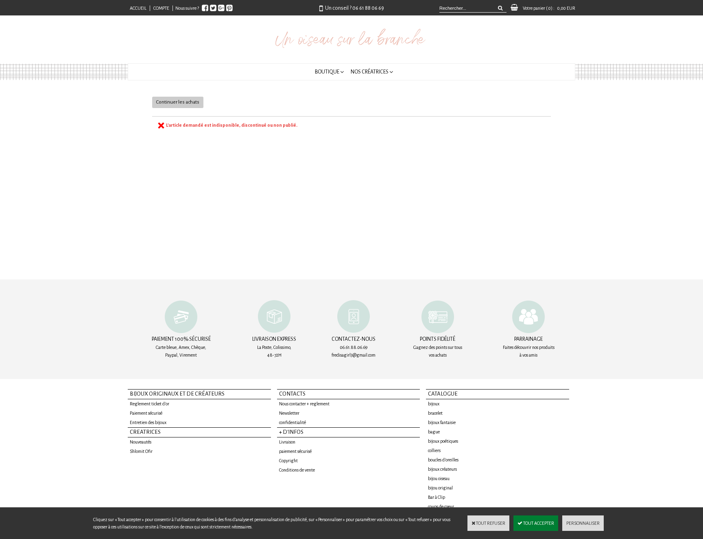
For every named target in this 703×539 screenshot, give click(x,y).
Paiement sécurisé (146, 413)
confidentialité (292, 422)
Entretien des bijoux (148, 422)
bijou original (440, 487)
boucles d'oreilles (443, 459)
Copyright (288, 460)
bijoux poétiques (443, 441)
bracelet (435, 413)
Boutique (327, 72)
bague (434, 431)
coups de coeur (441, 506)
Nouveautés (140, 441)
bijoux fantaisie (442, 422)
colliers (434, 450)
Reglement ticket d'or (149, 403)
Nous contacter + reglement (304, 403)
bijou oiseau (439, 478)
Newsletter (289, 413)
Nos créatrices (370, 72)
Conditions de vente (297, 470)
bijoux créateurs (442, 469)
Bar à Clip (436, 497)
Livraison (287, 441)
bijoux (433, 403)
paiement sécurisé (295, 451)
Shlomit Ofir (141, 451)
